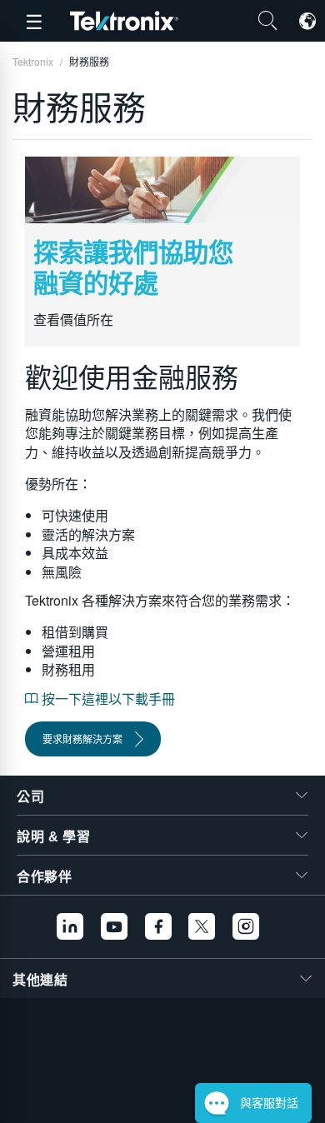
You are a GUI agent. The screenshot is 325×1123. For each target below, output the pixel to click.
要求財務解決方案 (82, 738)
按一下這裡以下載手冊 (106, 698)
